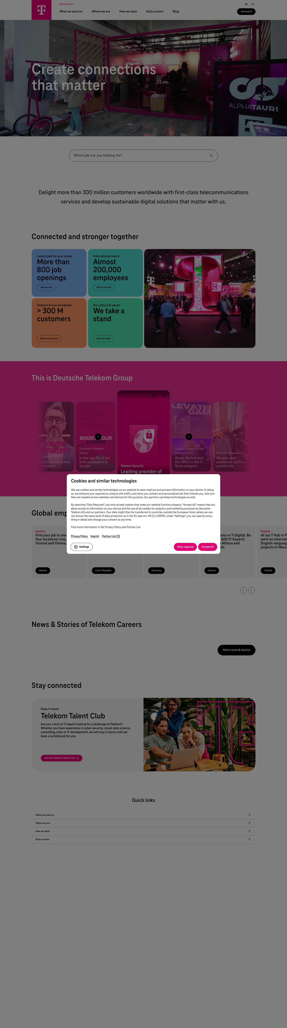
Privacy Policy (79, 536)
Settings (84, 547)
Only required (185, 547)
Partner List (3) (111, 536)
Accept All (207, 547)
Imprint (95, 536)
